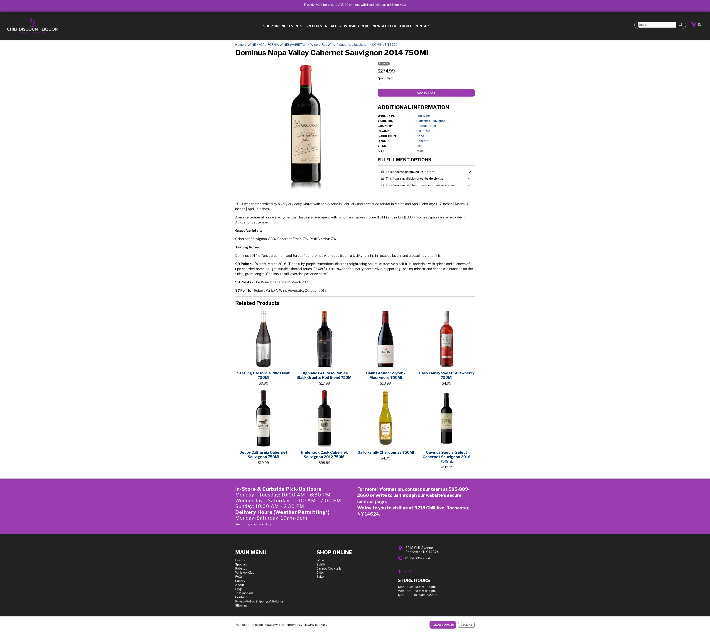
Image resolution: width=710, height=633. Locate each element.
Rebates (333, 26)
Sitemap (241, 605)
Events (295, 26)
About (405, 26)
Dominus (422, 141)
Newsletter (384, 26)
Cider (320, 572)
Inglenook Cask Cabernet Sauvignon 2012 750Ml (324, 454)
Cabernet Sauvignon (431, 121)
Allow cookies (443, 624)
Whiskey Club (357, 26)
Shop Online (274, 26)
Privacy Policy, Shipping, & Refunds (259, 601)
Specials (313, 26)
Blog (238, 589)
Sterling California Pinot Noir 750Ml (263, 375)
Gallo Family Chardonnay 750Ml (385, 452)
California (423, 131)
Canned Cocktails (329, 568)
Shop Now (398, 4)
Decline (466, 624)
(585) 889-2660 (418, 558)
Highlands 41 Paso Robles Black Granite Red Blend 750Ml (324, 375)
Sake (320, 576)
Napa (420, 136)
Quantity (385, 78)
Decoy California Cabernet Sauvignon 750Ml (263, 454)
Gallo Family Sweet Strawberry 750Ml (446, 375)
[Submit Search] (680, 24)
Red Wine (423, 116)
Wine (320, 560)
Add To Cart (426, 92)
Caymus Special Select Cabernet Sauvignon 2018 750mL (446, 457)
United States (426, 126)
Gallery (240, 581)
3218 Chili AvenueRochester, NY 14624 (422, 550)
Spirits (321, 564)
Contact (423, 26)
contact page (371, 501)
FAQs (239, 576)
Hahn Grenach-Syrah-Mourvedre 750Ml (385, 375)
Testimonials (244, 593)
